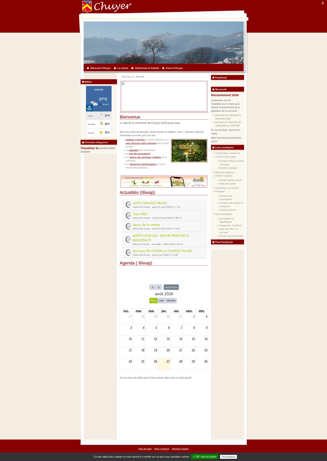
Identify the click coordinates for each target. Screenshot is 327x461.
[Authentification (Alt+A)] (323, 2)
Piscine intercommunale (231, 236)
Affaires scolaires (223, 176)
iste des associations (139, 153)
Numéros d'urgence (224, 172)
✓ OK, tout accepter (204, 456)
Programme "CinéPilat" (231, 225)
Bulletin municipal (228, 168)
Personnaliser (228, 457)
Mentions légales (180, 449)
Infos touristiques (223, 214)
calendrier (133, 150)
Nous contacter (161, 449)
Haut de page (145, 449)
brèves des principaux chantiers (145, 157)
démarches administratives (143, 164)
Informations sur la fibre (227, 188)
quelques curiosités (135, 139)
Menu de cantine (228, 183)
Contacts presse (228, 210)
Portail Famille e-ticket (231, 180)
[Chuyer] (89, 9)
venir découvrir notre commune (141, 143)
